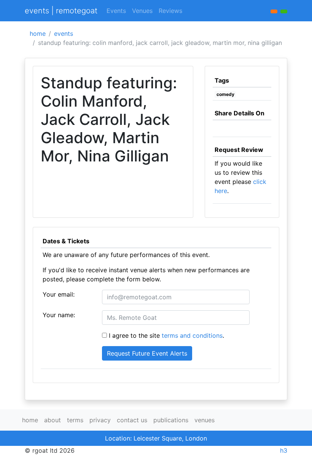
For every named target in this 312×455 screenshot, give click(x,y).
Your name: (59, 315)
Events (116, 10)
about (52, 420)
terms (75, 420)
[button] (283, 11)
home (38, 33)
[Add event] (274, 11)
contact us (132, 420)
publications (170, 420)
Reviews (170, 10)
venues (204, 420)
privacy (100, 420)
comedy (225, 94)
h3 (283, 450)
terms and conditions (192, 335)
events (63, 33)
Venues (142, 10)
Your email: (59, 294)
